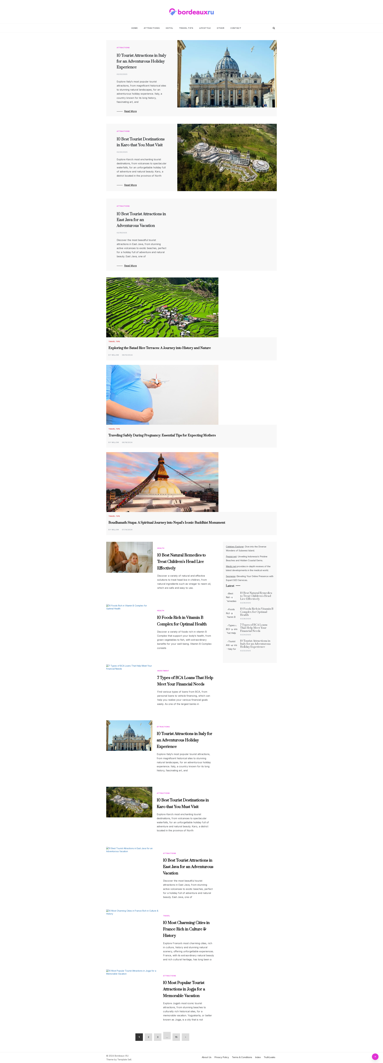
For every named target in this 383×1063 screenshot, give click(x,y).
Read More (130, 111)
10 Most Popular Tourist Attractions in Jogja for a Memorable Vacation (184, 989)
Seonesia (230, 576)
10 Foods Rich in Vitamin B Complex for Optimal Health (256, 612)
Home (134, 28)
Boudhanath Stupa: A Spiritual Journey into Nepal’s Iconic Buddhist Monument (166, 523)
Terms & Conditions (242, 1057)
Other (220, 28)
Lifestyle (205, 28)
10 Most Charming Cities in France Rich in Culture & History (186, 929)
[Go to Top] (375, 1056)
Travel (166, 916)
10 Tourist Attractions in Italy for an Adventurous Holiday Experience (141, 61)
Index (258, 1057)
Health (160, 548)
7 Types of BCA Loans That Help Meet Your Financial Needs (253, 628)
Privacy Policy (221, 1057)
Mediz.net (231, 566)
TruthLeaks (269, 1057)
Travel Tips (186, 28)
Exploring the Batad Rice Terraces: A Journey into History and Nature (159, 348)
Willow (115, 355)
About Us (206, 1057)
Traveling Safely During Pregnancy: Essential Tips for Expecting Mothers (162, 435)
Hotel (169, 28)
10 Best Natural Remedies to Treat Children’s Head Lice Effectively (181, 562)
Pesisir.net (231, 556)
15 (176, 1037)
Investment (163, 671)
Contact (235, 28)
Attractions (152, 28)
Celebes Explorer (235, 546)
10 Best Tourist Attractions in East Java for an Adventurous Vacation (141, 220)
